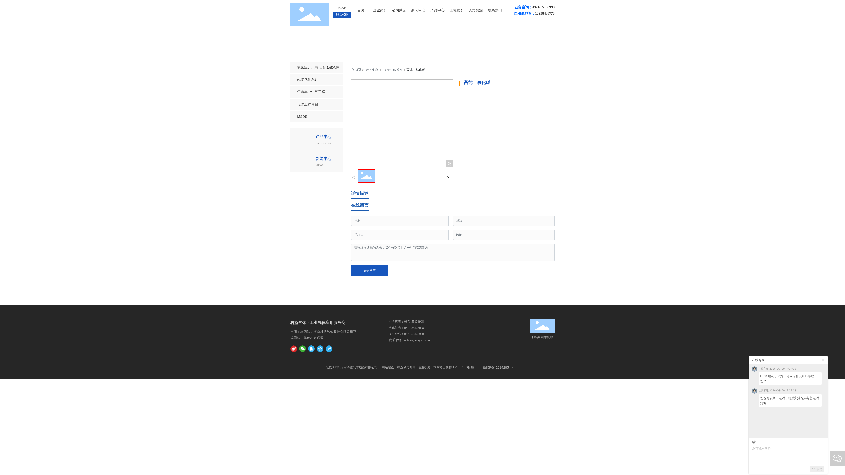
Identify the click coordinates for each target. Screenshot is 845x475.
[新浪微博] (293, 348)
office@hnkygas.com (417, 340)
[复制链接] (329, 348)
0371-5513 (411, 321)
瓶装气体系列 (307, 79)
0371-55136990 (414, 334)
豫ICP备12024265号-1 (499, 367)
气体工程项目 (307, 104)
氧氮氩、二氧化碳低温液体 (318, 67)
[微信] (302, 348)
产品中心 (372, 70)
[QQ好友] (311, 348)
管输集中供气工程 (311, 92)
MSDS (302, 116)
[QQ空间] (320, 348)
